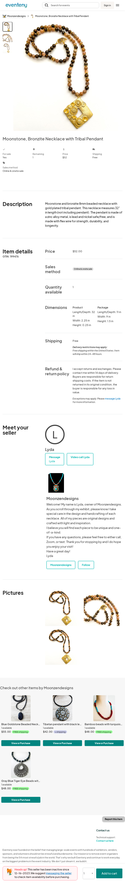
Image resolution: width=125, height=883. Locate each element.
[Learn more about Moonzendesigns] (56, 483)
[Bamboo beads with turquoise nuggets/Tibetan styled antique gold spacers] (104, 708)
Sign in (107, 5)
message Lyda (112, 398)
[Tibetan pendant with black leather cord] (62, 708)
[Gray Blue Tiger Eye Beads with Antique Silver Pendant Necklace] (20, 765)
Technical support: (106, 839)
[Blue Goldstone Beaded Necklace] (20, 708)
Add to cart (109, 873)
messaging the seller (59, 873)
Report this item (113, 819)
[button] (70, 5)
